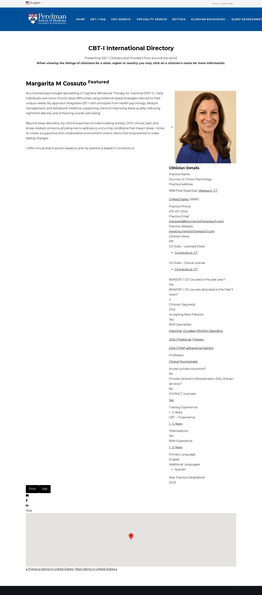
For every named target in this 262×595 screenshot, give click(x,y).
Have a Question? (223, 4)
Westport (205, 190)
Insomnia (175, 331)
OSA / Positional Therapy (186, 339)
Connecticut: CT (186, 252)
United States (178, 199)
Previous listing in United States (50, 569)
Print (32, 489)
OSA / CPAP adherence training (191, 348)
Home (80, 19)
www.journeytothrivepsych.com (192, 231)
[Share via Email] (27, 495)
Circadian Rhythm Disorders (203, 331)
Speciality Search (152, 19)
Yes (171, 400)
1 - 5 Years (175, 423)
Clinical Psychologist (183, 361)
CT (215, 190)
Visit (45, 489)
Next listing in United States (96, 569)
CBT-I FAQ (98, 19)
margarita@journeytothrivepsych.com (196, 221)
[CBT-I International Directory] (47, 19)
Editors (179, 19)
